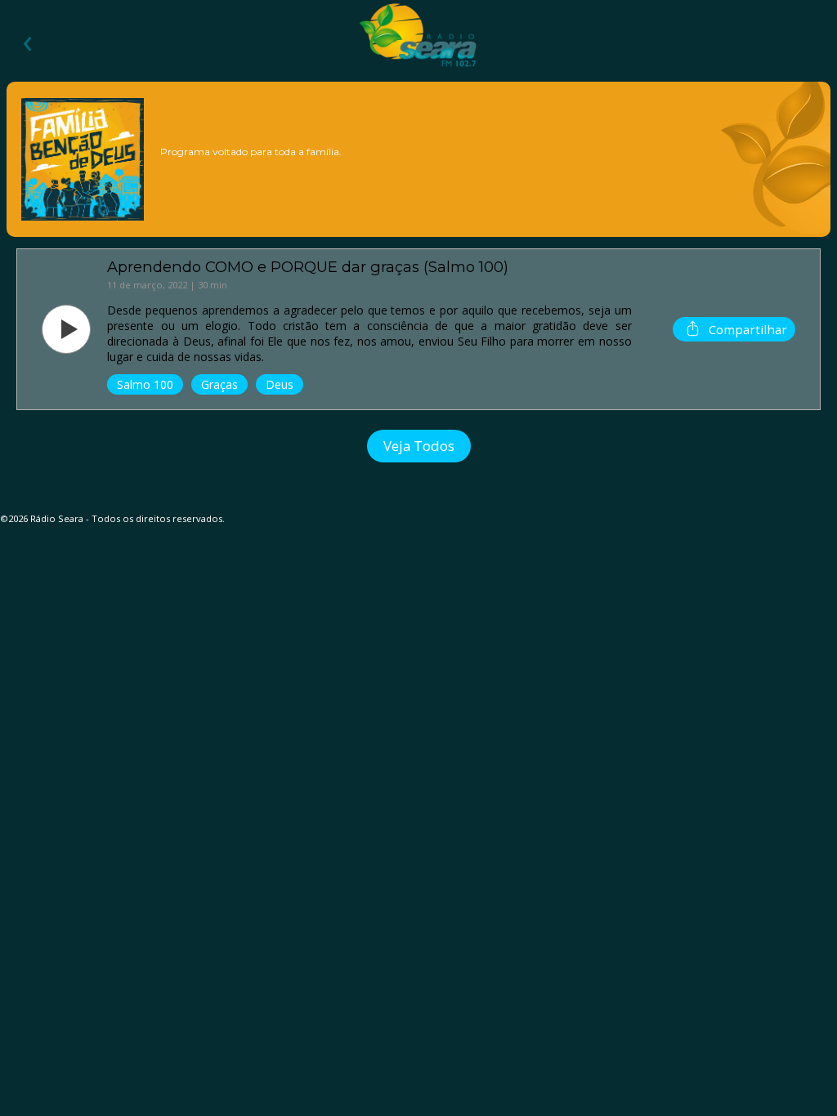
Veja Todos (418, 445)
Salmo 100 (145, 384)
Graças (219, 384)
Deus (279, 384)
